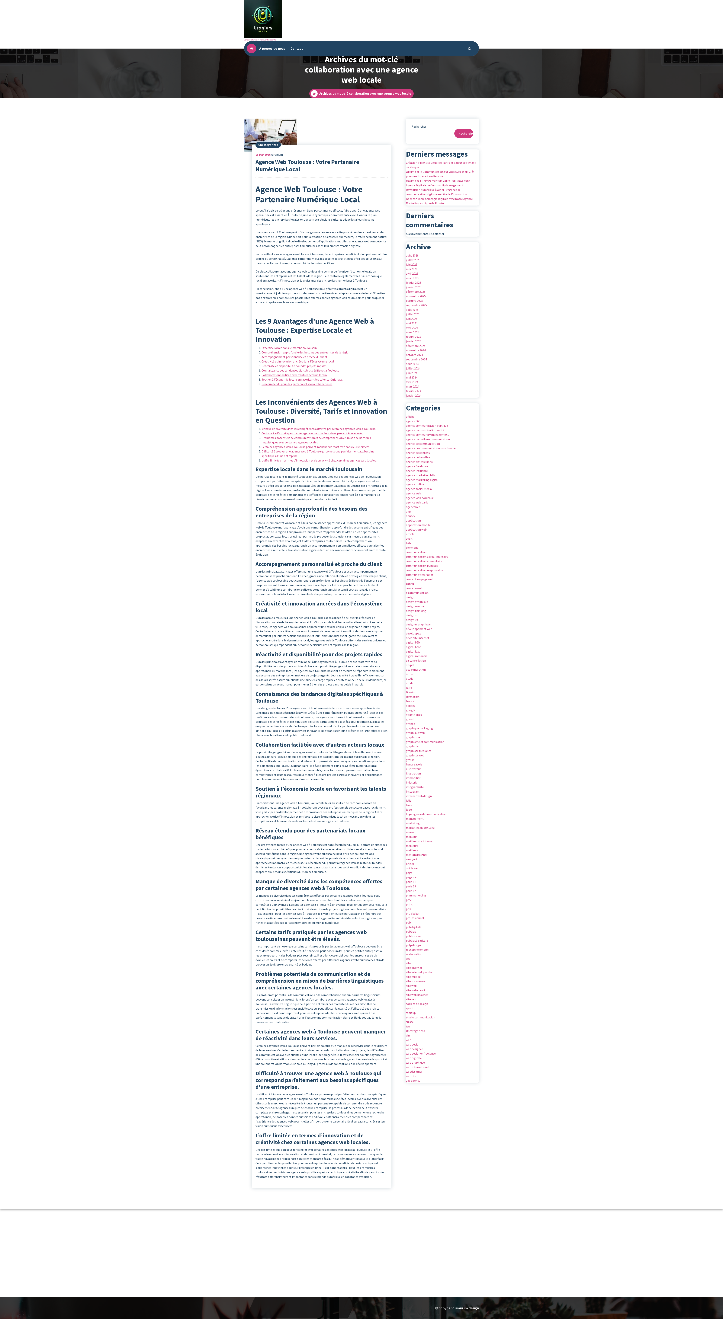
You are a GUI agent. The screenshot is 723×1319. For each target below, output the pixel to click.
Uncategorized (268, 145)
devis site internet (417, 638)
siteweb (411, 999)
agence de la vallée (418, 457)
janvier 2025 (413, 341)
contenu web (414, 588)
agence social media (419, 489)
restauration (414, 954)
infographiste (415, 787)
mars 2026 (412, 278)
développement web (419, 629)
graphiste (412, 746)
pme (409, 900)
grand (409, 719)
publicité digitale (417, 940)
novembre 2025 (416, 296)
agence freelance (417, 466)
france (410, 701)
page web (412, 877)
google (410, 710)
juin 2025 (411, 319)
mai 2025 (411, 323)
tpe (408, 1026)
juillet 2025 (413, 314)
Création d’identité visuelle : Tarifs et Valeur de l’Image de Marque (441, 165)
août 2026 (412, 255)
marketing (413, 823)
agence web (413, 493)
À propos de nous (272, 48)
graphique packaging (419, 728)
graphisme (413, 737)
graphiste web (415, 755)
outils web (412, 868)
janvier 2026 (413, 287)
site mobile (413, 977)
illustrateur (413, 769)
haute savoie (414, 764)
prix (408, 909)
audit (409, 538)
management (415, 818)
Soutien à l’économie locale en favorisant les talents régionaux (302, 379)
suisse (410, 1022)
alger (409, 511)
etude (409, 678)
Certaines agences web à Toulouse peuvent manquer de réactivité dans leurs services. (316, 447)
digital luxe (413, 651)
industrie (411, 782)
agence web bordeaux (419, 498)
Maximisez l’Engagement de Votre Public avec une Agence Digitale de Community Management (438, 183)
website (411, 1076)
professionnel (415, 918)
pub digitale (413, 927)
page (409, 873)
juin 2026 (411, 264)
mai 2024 (411, 377)
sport (409, 1008)
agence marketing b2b (420, 475)
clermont (412, 547)
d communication (417, 593)
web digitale (414, 1058)
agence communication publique (427, 425)
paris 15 (411, 886)
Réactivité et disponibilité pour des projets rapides (294, 366)
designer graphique (418, 624)
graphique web (415, 733)
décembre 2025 (415, 291)
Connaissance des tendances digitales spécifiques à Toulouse (300, 370)
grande (410, 724)
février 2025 (413, 337)
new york (411, 859)
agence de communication (423, 444)
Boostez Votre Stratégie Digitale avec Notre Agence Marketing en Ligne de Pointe (439, 201)
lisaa (409, 805)
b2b (408, 543)
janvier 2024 (413, 395)
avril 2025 (412, 328)
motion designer (416, 855)
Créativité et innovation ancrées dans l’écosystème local (298, 361)
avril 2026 (412, 273)
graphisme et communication (425, 742)
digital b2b (413, 642)
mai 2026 (411, 269)
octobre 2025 (414, 300)
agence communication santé (425, 430)
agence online (415, 484)
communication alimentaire (424, 561)
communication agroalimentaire (427, 556)
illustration (413, 773)
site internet (414, 967)
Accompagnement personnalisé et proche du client (294, 357)
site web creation (417, 990)
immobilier (413, 778)
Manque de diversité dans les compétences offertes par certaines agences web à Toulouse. (319, 429)
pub (408, 922)
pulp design (413, 945)
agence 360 (413, 421)
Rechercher (419, 126)
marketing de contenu (420, 827)
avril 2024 (412, 382)
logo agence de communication (426, 814)
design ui (411, 615)
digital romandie (416, 656)
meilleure (412, 846)
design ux (412, 620)
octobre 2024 (414, 355)
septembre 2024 (416, 359)
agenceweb (413, 507)
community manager (419, 574)
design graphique (417, 602)
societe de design (417, 1004)
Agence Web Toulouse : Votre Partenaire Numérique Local (307, 165)
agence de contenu (418, 453)
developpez (413, 633)
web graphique (415, 1062)
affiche (410, 416)
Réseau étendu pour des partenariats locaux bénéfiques (297, 384)
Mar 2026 (263, 154)
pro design (412, 913)
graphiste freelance (418, 751)
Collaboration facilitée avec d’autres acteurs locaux (294, 375)
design (410, 597)
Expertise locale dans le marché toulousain (289, 348)
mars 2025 (412, 332)
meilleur (411, 836)
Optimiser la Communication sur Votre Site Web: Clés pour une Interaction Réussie (440, 174)
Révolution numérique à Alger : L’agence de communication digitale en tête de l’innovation (436, 192)
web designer (414, 1049)
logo (409, 809)
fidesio (410, 692)
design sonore (415, 606)
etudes (410, 683)
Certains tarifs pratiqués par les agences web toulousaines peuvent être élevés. (312, 433)
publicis (411, 931)
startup (411, 1013)
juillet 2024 (413, 368)
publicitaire (413, 936)
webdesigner (414, 1071)
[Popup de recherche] (469, 48)
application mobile (418, 525)
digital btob (413, 647)
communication (416, 552)
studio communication (420, 1017)
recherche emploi (417, 949)
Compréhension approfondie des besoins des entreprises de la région (306, 352)
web (408, 1040)
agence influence (417, 471)
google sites (414, 715)
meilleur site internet (420, 841)
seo (408, 958)
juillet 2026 (413, 260)
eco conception (416, 669)
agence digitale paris (419, 462)
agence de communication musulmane (431, 448)
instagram (412, 791)
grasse (410, 760)
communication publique (422, 565)
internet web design (419, 796)
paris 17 (411, 891)
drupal (410, 665)
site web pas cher (417, 995)
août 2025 (412, 309)
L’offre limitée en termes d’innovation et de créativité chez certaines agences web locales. (319, 460)
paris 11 (411, 882)
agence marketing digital (422, 480)
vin (408, 1035)
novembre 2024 (416, 350)
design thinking (416, 611)
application (413, 520)
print (409, 904)
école (409, 674)
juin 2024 (411, 373)
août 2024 (412, 364)
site (408, 963)
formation (412, 696)
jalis (408, 800)
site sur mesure (416, 981)
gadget (410, 705)
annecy (410, 516)
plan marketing (416, 895)
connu (410, 584)
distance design (416, 660)
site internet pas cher (420, 972)
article (410, 534)
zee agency (413, 1080)
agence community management (427, 434)
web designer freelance (421, 1053)
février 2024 (413, 391)
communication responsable (424, 570)
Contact (297, 48)
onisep (410, 864)
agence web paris (417, 502)
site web (411, 986)
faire (409, 687)
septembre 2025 (416, 305)
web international (417, 1067)
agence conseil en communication (428, 439)
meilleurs (412, 850)
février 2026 (413, 282)
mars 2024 (412, 386)
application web (416, 529)
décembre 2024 (415, 346)
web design (413, 1044)
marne (410, 832)
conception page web (419, 579)
